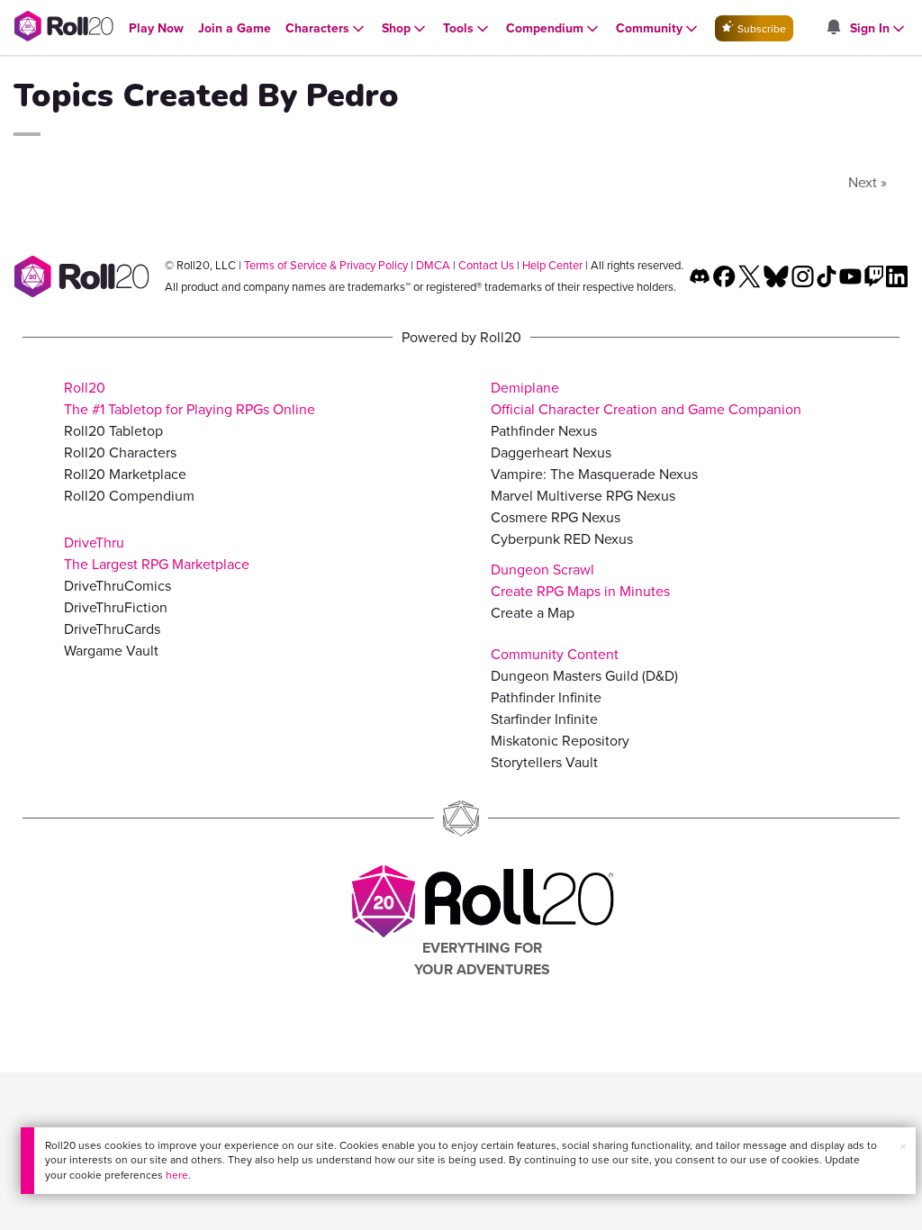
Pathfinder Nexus (544, 431)
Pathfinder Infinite (546, 697)
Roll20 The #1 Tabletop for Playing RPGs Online (189, 398)
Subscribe (760, 29)
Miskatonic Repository (560, 740)
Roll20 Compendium (129, 495)
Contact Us (486, 265)
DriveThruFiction (115, 607)
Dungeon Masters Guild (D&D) (584, 675)
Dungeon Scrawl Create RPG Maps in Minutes (580, 580)
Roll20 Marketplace (125, 474)
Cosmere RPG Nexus (555, 517)
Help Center (552, 265)
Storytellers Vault (544, 762)
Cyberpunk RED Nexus (562, 539)
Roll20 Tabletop (113, 431)
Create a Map (532, 612)
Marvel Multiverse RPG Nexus (583, 495)
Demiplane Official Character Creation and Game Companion (646, 398)
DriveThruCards (112, 629)
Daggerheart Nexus (551, 452)
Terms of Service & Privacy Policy (326, 265)
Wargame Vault (111, 650)
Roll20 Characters (120, 452)
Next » (867, 182)
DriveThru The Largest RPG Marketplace (156, 553)
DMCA (433, 265)
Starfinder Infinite (544, 719)
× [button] (903, 1146)
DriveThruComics (117, 585)
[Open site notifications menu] (833, 28)
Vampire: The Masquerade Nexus (594, 474)
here (177, 1175)
